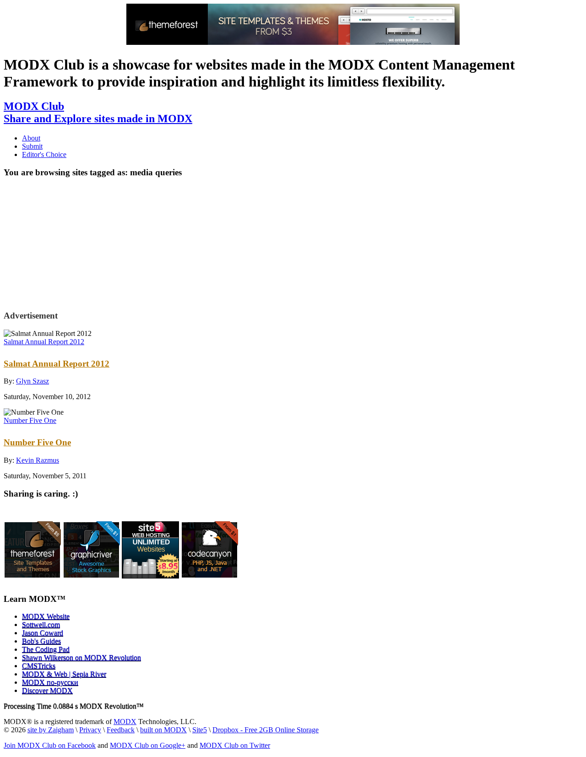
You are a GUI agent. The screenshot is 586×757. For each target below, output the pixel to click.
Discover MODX (47, 690)
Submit (32, 146)
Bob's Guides (41, 641)
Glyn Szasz (32, 381)
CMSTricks (38, 666)
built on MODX (163, 730)
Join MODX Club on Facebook (50, 745)
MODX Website (46, 616)
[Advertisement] (78, 243)
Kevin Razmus (37, 460)
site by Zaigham (50, 730)
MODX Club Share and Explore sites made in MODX (98, 112)
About (31, 138)
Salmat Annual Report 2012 (44, 342)
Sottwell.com (41, 624)
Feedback (121, 730)
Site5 (199, 730)
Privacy (90, 730)
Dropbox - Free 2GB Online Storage (265, 730)
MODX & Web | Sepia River (64, 674)
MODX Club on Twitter (235, 745)
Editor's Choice (44, 154)
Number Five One (30, 420)
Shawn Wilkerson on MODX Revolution (81, 657)
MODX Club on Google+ (147, 745)
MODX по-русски (50, 682)
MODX (125, 721)
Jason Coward (42, 633)
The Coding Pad (46, 649)
